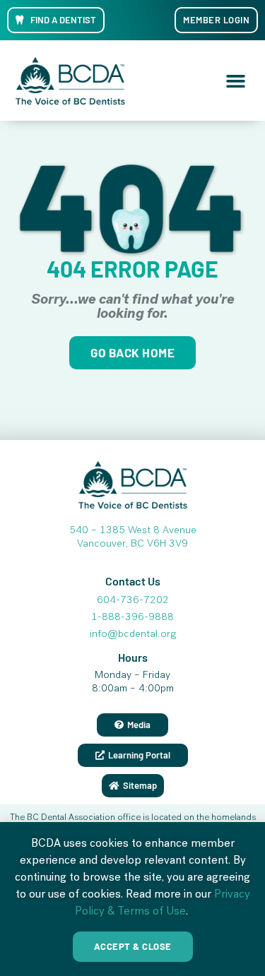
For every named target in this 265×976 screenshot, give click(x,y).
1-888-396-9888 (132, 618)
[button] (236, 80)
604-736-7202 (133, 601)
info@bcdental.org (133, 635)
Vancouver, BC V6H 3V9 (132, 544)
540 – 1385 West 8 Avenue (132, 531)
